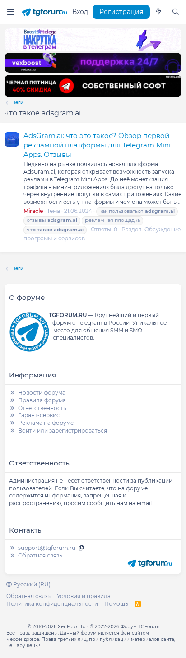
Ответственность (42, 408)
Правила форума (42, 400)
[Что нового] (158, 12)
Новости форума (41, 392)
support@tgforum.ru (46, 547)
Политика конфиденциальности (52, 603)
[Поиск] (175, 12)
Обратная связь (40, 555)
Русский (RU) (31, 584)
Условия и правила (84, 596)
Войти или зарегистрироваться (62, 430)
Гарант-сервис (39, 415)
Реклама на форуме (46, 422)
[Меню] (10, 12)
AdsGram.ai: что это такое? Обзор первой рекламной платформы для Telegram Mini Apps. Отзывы (97, 145)
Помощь (116, 603)
